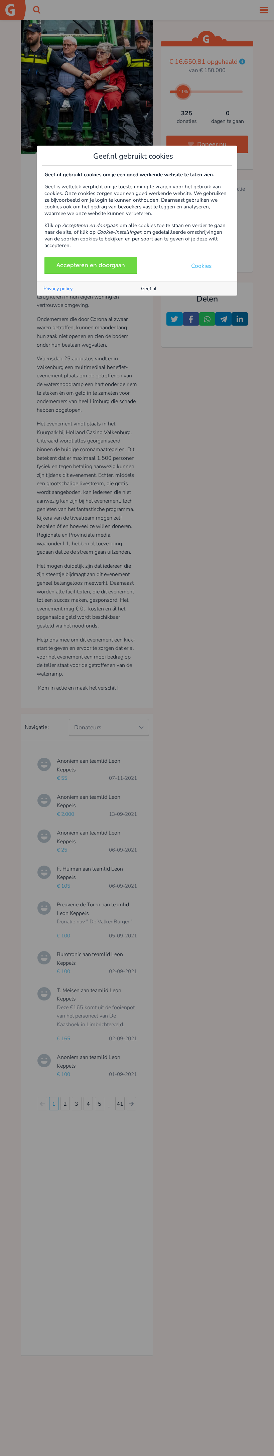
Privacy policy (58, 288)
